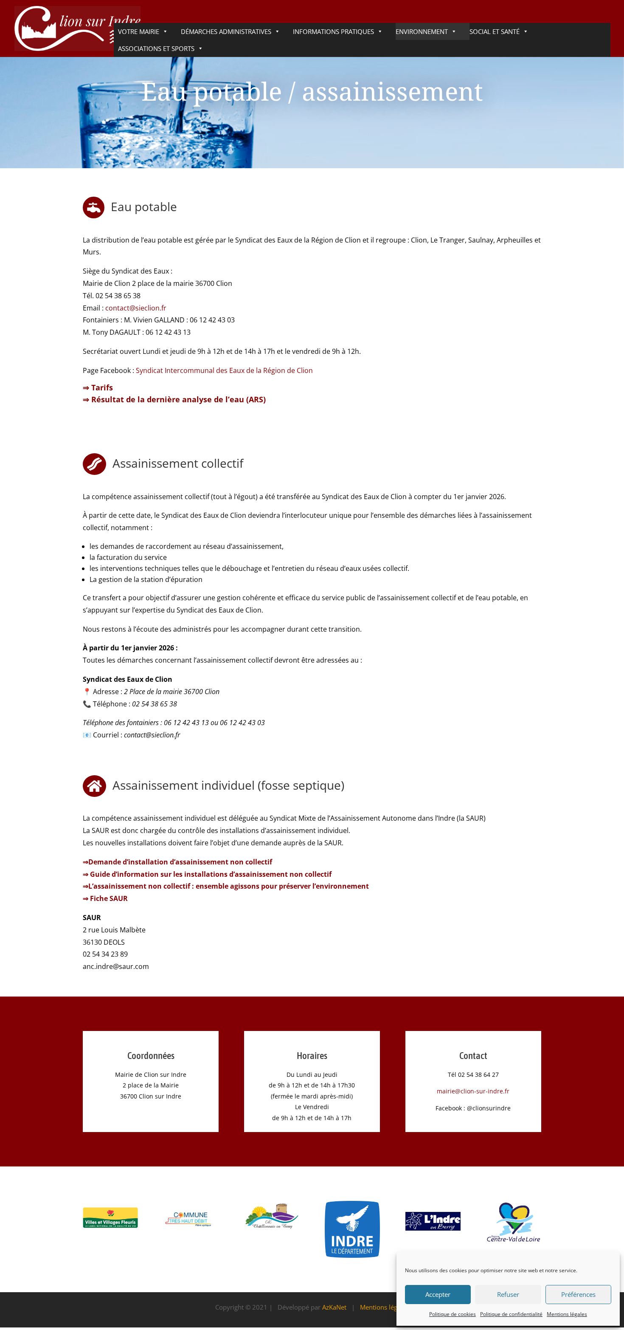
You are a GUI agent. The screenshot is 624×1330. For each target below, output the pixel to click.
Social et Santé (494, 31)
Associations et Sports (156, 48)
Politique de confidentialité (511, 1314)
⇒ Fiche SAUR (105, 898)
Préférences (578, 1294)
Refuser (508, 1294)
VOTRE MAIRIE (138, 31)
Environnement (422, 31)
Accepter (437, 1294)
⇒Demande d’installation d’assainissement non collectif (177, 862)
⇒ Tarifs (98, 387)
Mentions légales (567, 1314)
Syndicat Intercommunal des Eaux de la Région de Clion (224, 370)
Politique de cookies (452, 1314)
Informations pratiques (333, 31)
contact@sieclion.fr (135, 308)
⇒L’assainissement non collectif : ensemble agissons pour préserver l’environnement (226, 886)
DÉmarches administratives (226, 31)
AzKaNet (334, 1307)
